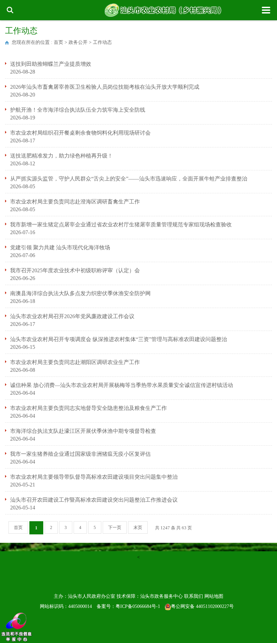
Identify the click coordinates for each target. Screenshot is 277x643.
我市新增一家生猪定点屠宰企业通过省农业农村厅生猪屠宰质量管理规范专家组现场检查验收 (121, 224)
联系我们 (193, 596)
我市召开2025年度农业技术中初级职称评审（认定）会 (75, 270)
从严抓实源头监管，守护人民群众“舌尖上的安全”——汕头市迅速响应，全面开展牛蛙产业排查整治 (128, 178)
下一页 (114, 527)
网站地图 (213, 596)
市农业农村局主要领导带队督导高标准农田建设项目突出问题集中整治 (94, 477)
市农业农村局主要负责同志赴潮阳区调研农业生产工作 (75, 362)
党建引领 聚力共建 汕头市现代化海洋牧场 (60, 247)
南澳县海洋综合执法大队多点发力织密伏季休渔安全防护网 (80, 293)
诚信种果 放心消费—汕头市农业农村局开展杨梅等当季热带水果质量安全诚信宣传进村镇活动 (121, 385)
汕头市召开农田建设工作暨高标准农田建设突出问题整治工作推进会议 (94, 500)
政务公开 (78, 42)
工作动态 (102, 42)
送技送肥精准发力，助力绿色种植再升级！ (61, 156)
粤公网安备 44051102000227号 (202, 606)
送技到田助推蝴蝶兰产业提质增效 (50, 64)
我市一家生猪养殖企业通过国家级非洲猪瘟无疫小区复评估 (80, 454)
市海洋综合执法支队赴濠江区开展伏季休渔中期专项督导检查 (83, 431)
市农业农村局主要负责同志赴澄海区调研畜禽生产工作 (75, 201)
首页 (58, 42)
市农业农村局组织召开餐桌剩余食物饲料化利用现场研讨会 (80, 133)
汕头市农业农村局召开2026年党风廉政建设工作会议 (72, 316)
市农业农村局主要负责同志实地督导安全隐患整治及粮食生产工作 (88, 408)
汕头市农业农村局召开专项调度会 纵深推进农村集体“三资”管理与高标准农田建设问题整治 (118, 339)
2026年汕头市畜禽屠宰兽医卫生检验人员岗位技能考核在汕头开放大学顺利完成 (104, 87)
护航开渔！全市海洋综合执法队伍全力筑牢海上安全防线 (77, 110)
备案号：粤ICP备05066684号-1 (128, 606)
